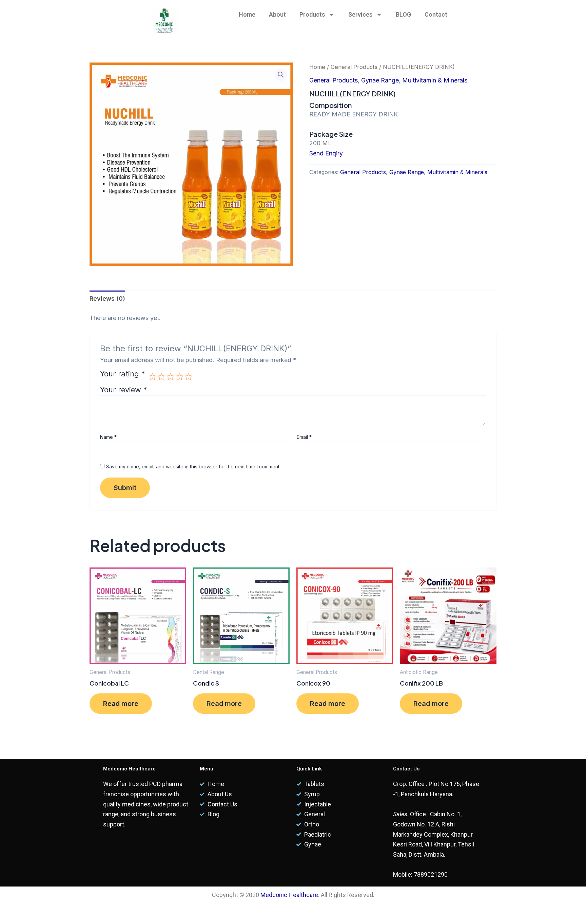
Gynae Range (380, 80)
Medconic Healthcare (289, 894)
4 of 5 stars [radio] (179, 376)
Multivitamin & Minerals (434, 80)
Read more (120, 704)
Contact (436, 14)
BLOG (403, 14)
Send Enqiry (326, 153)
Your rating (122, 374)
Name (108, 437)
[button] (281, 75)
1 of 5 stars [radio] (152, 376)
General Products (354, 66)
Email (304, 437)
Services (360, 14)
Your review (123, 389)
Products (312, 14)
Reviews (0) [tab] (107, 298)
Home (247, 14)
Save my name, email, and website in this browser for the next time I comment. (193, 466)
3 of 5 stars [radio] (170, 376)
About (277, 14)
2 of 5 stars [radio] (161, 376)
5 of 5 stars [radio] (188, 376)
